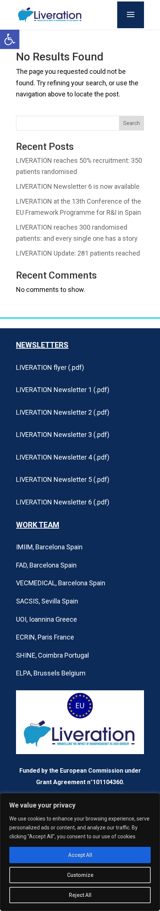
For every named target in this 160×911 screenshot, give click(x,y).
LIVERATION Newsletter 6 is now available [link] (78, 186)
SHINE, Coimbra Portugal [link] (52, 655)
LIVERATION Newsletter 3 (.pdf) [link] (62, 434)
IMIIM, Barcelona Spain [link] (49, 547)
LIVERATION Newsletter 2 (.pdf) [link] (62, 412)
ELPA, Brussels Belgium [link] (51, 673)
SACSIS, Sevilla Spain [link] (47, 601)
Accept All (80, 855)
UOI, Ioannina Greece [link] (46, 619)
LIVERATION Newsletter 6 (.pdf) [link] (62, 502)
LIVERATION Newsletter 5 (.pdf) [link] (62, 479)
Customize (80, 875)
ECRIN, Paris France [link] (45, 637)
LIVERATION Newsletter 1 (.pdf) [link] (62, 390)
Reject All (80, 895)
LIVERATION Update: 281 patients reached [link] (78, 253)
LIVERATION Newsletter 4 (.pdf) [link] (62, 457)
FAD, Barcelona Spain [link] (46, 565)
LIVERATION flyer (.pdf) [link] (50, 367)
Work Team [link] (37, 524)
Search (131, 123)
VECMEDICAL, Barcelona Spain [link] (60, 583)
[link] (9, 39)
